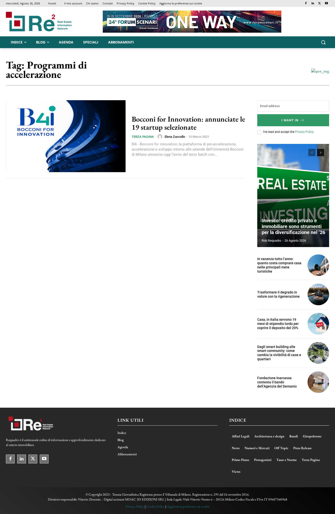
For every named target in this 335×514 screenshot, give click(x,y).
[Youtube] (326, 3)
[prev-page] (311, 152)
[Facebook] (306, 3)
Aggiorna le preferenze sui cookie (188, 506)
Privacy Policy (304, 132)
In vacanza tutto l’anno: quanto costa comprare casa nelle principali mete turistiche (279, 265)
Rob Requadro (271, 240)
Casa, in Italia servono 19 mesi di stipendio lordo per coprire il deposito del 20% (278, 324)
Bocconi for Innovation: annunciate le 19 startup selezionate (188, 123)
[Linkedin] (313, 3)
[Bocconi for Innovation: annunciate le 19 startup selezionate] (66, 136)
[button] (323, 42)
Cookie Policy (155, 506)
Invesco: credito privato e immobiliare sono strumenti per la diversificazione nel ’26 (293, 226)
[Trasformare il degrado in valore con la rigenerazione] (318, 294)
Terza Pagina (143, 137)
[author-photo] (160, 136)
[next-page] (320, 152)
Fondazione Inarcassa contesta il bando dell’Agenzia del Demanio (277, 382)
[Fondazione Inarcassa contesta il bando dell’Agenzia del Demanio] (318, 382)
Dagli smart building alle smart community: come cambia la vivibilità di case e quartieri (279, 353)
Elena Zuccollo (175, 137)
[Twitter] (319, 3)
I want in (290, 120)
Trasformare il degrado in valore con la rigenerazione (278, 294)
